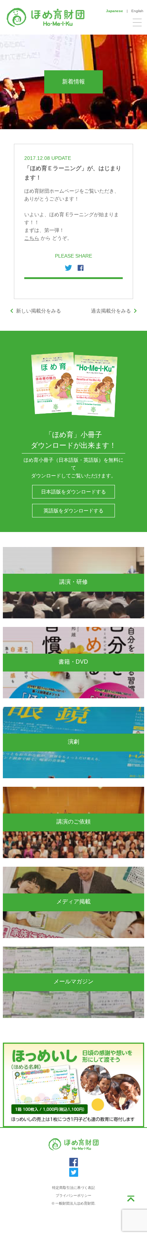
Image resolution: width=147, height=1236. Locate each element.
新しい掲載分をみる (34, 311)
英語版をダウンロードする (73, 510)
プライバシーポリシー (73, 1195)
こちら (31, 238)
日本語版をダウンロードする (73, 492)
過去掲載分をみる (115, 311)
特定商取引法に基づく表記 (73, 1188)
